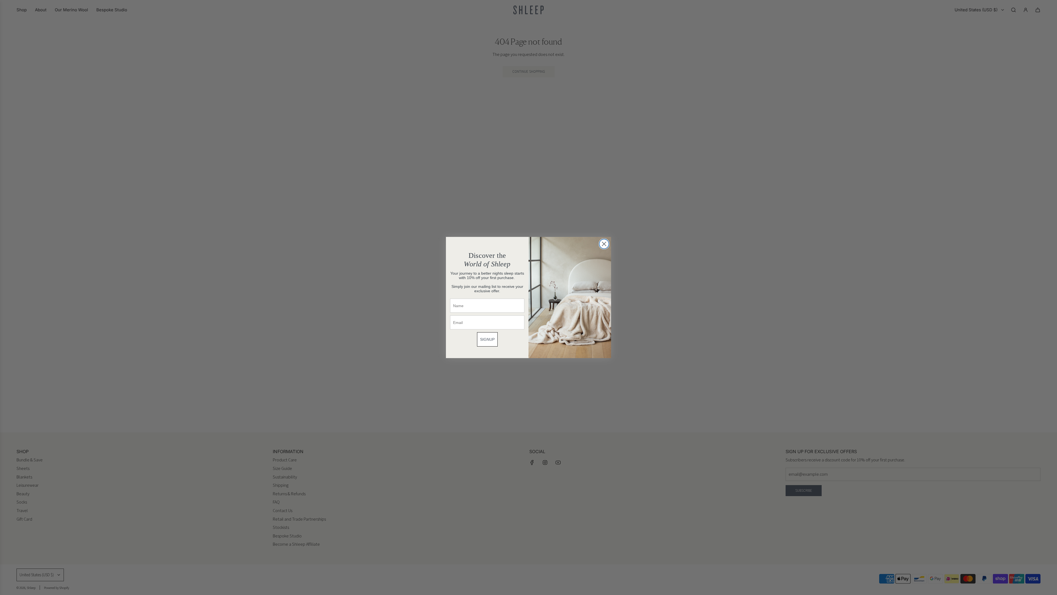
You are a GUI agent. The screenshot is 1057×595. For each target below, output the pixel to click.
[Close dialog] (604, 244)
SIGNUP (487, 339)
